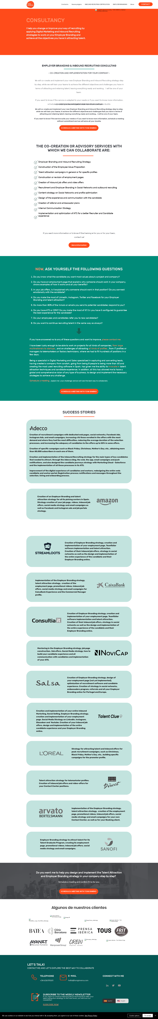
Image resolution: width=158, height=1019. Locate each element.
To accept (147, 1015)
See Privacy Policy (91, 1015)
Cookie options (134, 1015)
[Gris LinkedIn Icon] (107, 985)
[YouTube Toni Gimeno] (119, 985)
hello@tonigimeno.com (78, 980)
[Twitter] (113, 985)
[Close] (155, 1015)
